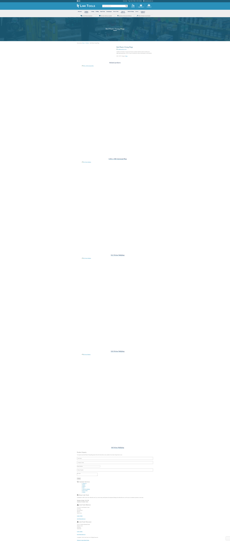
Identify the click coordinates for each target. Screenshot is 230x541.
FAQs (83, 487)
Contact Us (84, 483)
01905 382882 (139, 0)
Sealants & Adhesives (143, 12)
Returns (83, 484)
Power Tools (115, 11)
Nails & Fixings (131, 11)
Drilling (97, 11)
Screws (136, 11)
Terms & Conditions (86, 489)
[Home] (86, 7)
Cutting (92, 11)
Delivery (84, 486)
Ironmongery (109, 11)
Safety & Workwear (123, 12)
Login (133, 7)
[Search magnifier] (126, 6)
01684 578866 (133, 0)
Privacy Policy (85, 490)
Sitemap (83, 492)
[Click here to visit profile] (77, 1)
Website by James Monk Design (83, 540)
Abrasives (80, 11)
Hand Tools (102, 11)
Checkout (141, 7)
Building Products (86, 12)
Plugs (126, 56)
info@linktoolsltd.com (149, 0)
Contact (149, 7)
